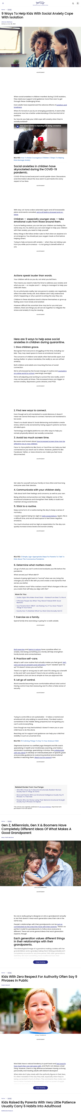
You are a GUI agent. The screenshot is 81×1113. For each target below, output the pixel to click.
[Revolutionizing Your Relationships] (40, 3)
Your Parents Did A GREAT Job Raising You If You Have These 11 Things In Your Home (40, 606)
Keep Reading (40, 962)
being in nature (35, 649)
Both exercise (19, 649)
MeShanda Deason (7, 1111)
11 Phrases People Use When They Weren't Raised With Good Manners (39, 601)
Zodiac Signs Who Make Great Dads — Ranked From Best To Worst (41, 597)
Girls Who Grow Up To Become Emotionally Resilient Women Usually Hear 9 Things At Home (39, 790)
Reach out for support (43, 757)
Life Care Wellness (45, 807)
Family (9, 10)
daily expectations (49, 516)
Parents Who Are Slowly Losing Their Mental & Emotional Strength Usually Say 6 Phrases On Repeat (41, 801)
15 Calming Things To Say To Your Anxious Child (40, 741)
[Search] (72, 3)
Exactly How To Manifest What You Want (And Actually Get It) (39, 611)
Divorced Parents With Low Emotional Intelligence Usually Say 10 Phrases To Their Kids (40, 795)
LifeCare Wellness (7, 22)
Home (3, 9)
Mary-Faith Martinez (8, 837)
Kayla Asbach (6, 985)
